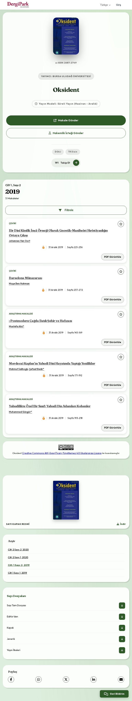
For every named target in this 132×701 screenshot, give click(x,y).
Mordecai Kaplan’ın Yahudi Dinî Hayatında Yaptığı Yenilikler (52, 363)
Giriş (118, 4)
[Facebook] (11, 679)
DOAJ (58, 152)
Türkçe (104, 4)
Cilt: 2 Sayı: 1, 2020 (18, 557)
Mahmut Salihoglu (18, 369)
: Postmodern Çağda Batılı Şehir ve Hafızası (40, 321)
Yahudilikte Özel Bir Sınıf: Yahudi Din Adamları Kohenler (49, 406)
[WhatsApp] (38, 679)
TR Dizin (72, 152)
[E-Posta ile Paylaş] (121, 679)
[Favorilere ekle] (121, 224)
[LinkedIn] (93, 679)
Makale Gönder (68, 120)
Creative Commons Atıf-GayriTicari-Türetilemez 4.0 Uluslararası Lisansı (62, 453)
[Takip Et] (76, 163)
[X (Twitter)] (66, 679)
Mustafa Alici (16, 326)
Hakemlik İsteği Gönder (68, 133)
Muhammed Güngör (20, 411)
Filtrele (69, 210)
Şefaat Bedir (36, 369)
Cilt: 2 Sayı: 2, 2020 (18, 549)
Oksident (66, 89)
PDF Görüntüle (112, 256)
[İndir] (122, 605)
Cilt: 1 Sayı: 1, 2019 (17, 572)
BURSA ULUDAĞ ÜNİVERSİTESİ (72, 76)
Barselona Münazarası (25, 278)
